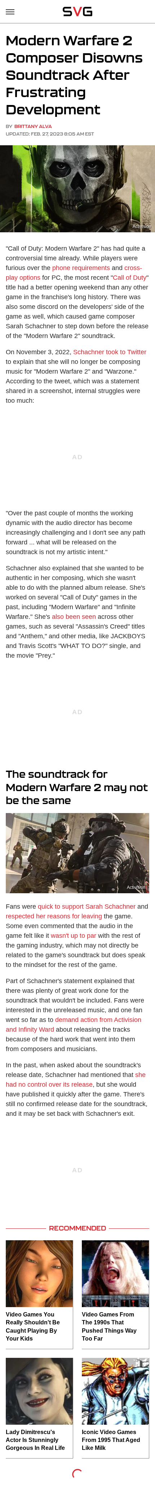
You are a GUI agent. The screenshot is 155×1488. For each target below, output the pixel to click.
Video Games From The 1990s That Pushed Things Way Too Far (109, 1326)
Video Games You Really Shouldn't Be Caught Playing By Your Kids (33, 1326)
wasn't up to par (73, 935)
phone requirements (81, 267)
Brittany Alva (33, 126)
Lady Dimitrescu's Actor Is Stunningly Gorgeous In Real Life (35, 1440)
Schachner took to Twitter (109, 352)
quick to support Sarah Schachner (87, 906)
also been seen (74, 616)
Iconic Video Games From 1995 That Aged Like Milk (111, 1440)
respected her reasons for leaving (54, 916)
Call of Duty (129, 277)
